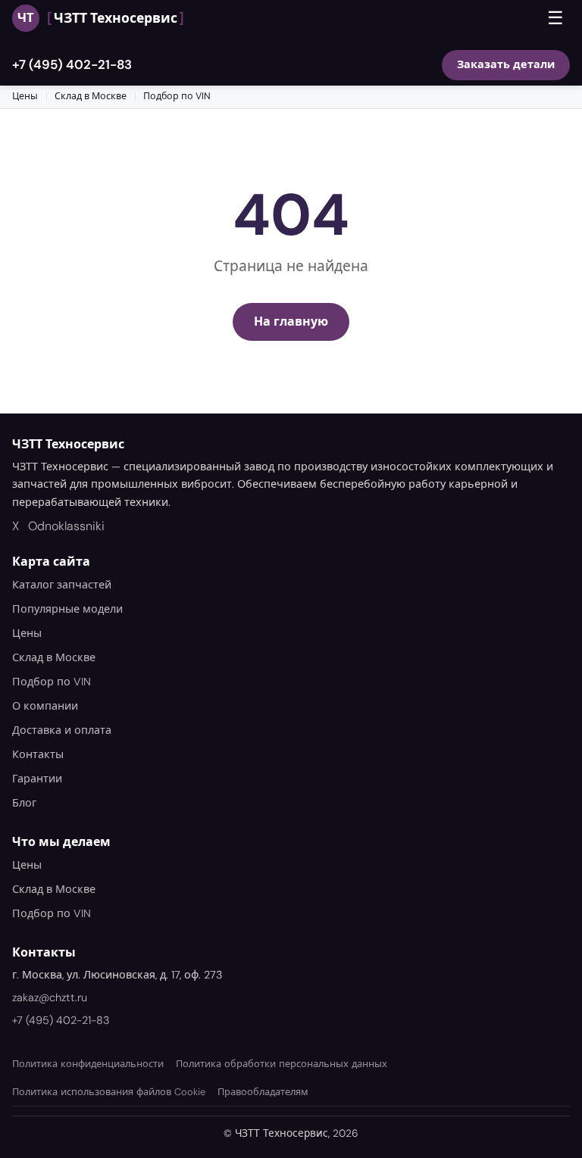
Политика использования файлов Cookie (108, 1091)
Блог (24, 803)
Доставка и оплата (61, 730)
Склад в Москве (91, 96)
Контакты (38, 754)
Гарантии (37, 778)
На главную (291, 321)
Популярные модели (67, 609)
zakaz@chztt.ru (49, 997)
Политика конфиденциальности (88, 1063)
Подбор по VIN (177, 96)
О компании (45, 706)
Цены (25, 96)
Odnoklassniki (66, 526)
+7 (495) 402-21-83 (72, 64)
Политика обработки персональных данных (281, 1063)
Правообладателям (262, 1091)
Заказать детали (506, 64)
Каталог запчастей (61, 584)
